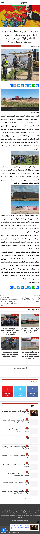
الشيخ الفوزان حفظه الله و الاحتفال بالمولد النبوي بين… (15, 447)
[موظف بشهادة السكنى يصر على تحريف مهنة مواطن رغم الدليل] (34, 493)
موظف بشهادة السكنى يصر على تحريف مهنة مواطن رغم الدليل (15, 492)
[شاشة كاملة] (3, 109)
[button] (20, 100)
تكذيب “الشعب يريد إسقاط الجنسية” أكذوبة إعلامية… (15, 483)
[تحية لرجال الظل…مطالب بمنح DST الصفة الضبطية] (34, 467)
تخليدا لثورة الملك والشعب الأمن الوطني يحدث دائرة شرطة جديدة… (15, 421)
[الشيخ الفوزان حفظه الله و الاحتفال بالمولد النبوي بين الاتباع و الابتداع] (34, 449)
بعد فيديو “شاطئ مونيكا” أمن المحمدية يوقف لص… (15, 412)
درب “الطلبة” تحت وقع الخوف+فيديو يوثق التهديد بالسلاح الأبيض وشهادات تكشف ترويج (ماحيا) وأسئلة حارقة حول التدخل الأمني (9, 301)
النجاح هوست (6, 532)
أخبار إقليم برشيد (12, 46)
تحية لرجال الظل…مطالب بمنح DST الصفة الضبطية (15, 465)
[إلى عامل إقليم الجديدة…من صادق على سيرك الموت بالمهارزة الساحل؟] (30, 320)
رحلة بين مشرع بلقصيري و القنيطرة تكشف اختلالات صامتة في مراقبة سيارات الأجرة (30, 300)
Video (17, 46)
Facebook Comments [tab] (19, 368)
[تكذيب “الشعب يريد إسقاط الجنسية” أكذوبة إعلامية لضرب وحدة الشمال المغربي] (34, 484)
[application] (20, 100)
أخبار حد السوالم (4, 46)
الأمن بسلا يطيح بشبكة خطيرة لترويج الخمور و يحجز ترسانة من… (15, 474)
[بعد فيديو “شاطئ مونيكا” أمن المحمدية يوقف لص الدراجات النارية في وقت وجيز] (34, 413)
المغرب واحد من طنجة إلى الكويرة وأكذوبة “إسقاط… (15, 456)
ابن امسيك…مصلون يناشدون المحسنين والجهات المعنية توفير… (15, 430)
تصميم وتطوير (17, 532)
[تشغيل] (37, 109)
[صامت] (6, 109)
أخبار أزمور (37, 315)
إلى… (27, 438)
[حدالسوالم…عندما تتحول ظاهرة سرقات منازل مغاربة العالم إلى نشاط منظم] (10, 343)
